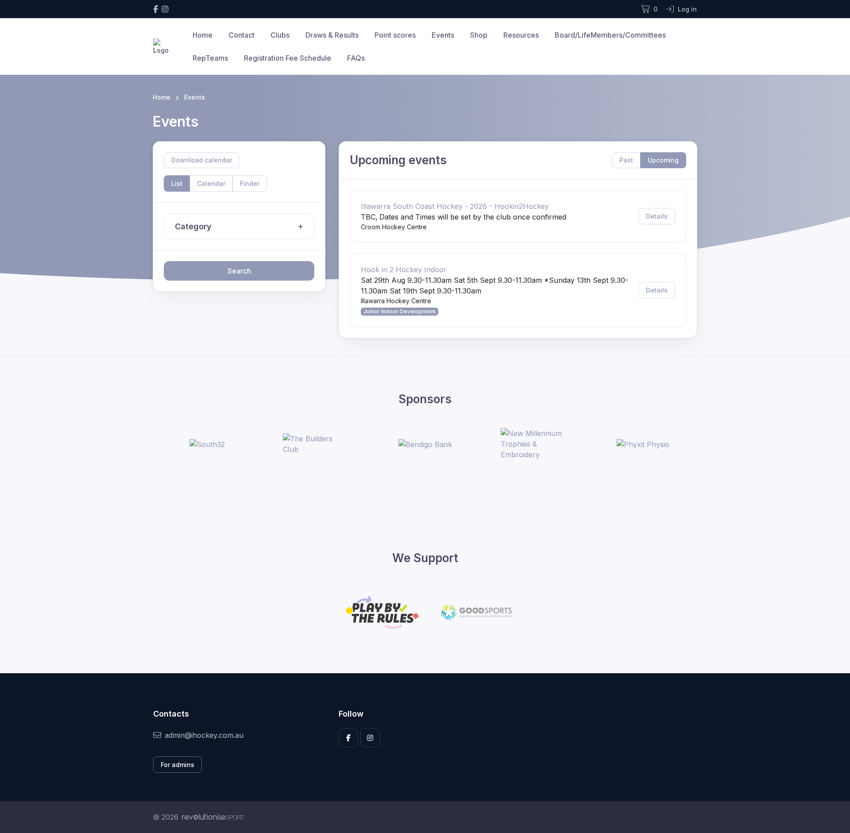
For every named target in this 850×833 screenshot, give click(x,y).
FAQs (356, 58)
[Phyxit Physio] (643, 444)
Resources (521, 35)
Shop (478, 35)
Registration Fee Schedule (287, 58)
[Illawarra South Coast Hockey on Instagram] (165, 9)
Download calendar (201, 160)
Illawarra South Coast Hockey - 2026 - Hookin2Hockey (455, 206)
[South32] (207, 444)
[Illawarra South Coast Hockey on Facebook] (155, 9)
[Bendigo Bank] (425, 444)
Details (657, 216)
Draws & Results (332, 35)
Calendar (211, 183)
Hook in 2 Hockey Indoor (404, 269)
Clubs (280, 35)
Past (626, 160)
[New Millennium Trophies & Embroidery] (534, 444)
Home (202, 35)
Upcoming (663, 160)
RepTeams (210, 58)
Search (239, 270)
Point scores (395, 35)
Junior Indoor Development (399, 311)
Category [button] (193, 226)
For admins (177, 764)
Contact (241, 35)
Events (443, 35)
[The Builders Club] (316, 444)
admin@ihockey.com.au (204, 735)
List (176, 183)
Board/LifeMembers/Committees (610, 35)
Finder (249, 183)
